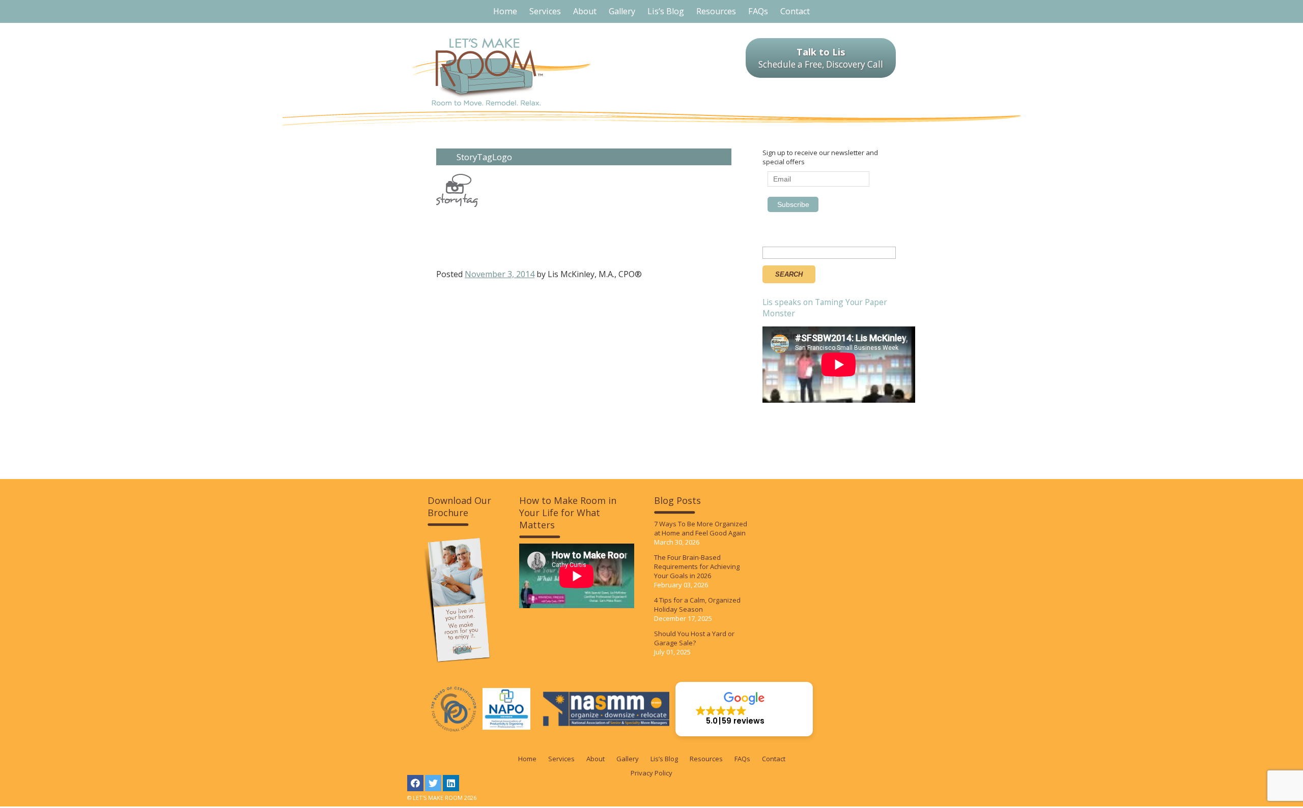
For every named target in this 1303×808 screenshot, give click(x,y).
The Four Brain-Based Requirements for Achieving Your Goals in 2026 (697, 566)
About (595, 758)
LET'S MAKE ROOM (501, 72)
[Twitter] (433, 783)
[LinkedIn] (451, 783)
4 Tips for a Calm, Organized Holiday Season (697, 604)
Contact (773, 758)
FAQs (742, 758)
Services (561, 758)
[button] (744, 709)
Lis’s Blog (664, 758)
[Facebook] (415, 783)
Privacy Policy (651, 772)
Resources (706, 758)
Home (527, 758)
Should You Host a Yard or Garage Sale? (694, 638)
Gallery (627, 758)
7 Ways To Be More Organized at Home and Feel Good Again (700, 528)
